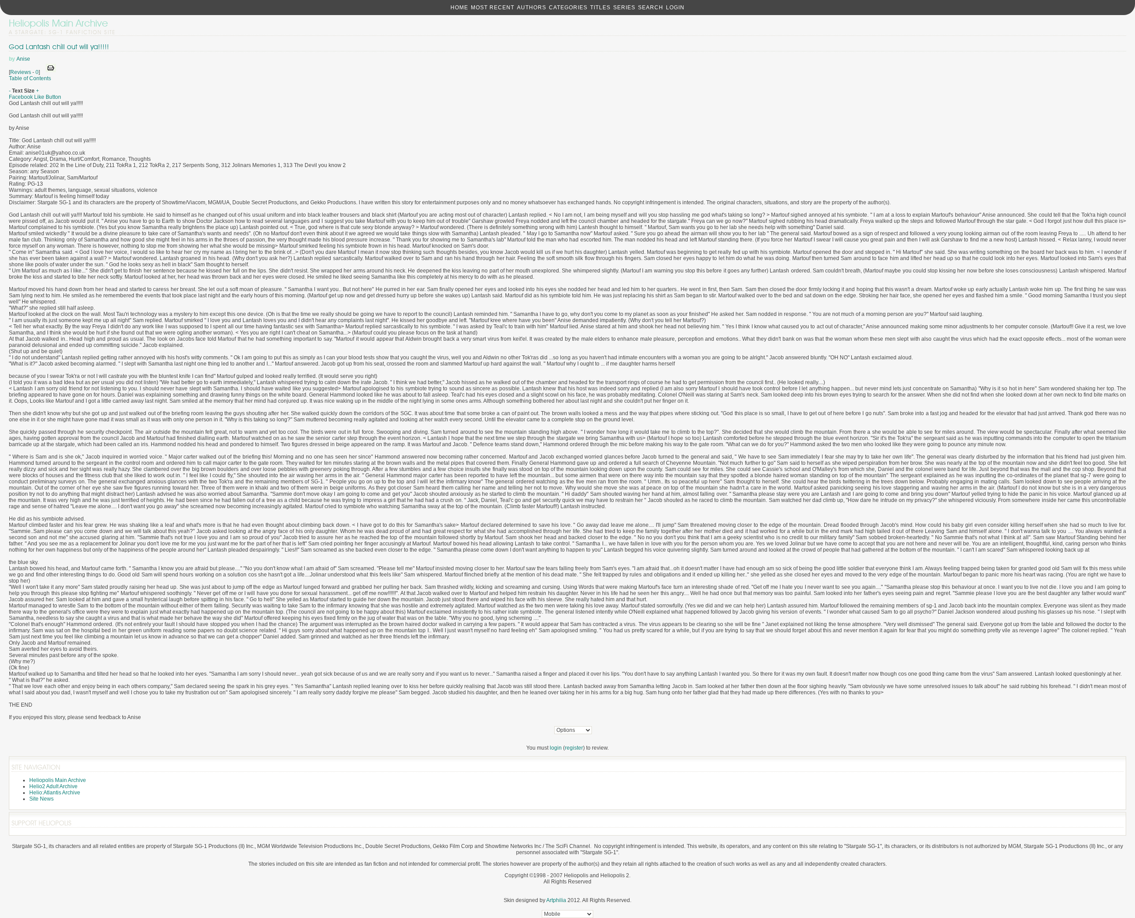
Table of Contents (30, 78)
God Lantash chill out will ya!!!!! (59, 47)
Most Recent (492, 7)
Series (624, 7)
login (556, 748)
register (574, 748)
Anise (23, 59)
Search (650, 7)
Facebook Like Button (35, 97)
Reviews (20, 72)
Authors (531, 7)
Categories (568, 7)
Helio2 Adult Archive (53, 786)
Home (459, 7)
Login (675, 7)
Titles (600, 7)
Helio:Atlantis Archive (54, 793)
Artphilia (556, 900)
